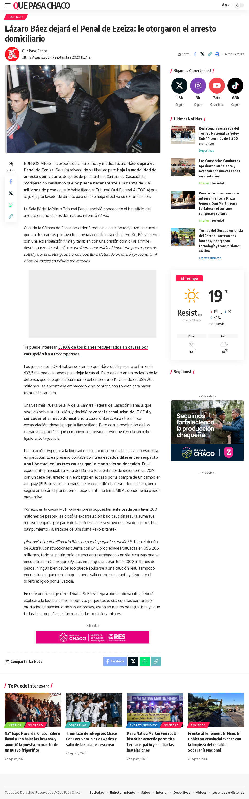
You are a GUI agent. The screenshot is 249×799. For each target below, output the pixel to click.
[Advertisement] (92, 304)
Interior (204, 183)
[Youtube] (217, 92)
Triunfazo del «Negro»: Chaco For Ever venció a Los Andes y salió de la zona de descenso (91, 739)
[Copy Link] (209, 54)
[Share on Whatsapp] (11, 205)
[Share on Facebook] (194, 54)
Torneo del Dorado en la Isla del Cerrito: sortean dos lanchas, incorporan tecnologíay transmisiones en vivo (221, 240)
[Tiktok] (235, 92)
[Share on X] (202, 54)
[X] (179, 92)
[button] (9, 5)
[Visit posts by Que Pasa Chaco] (12, 54)
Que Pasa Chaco (41, 5)
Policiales (16, 16)
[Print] (217, 54)
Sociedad (218, 183)
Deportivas (206, 150)
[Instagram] (198, 92)
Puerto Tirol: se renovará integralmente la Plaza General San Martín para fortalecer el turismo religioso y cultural (219, 203)
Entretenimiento (210, 258)
